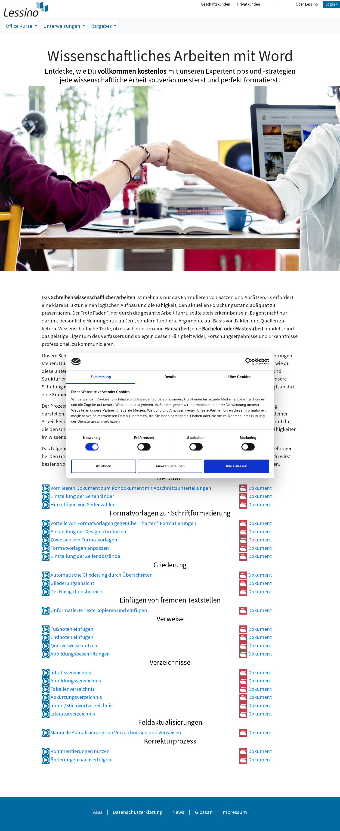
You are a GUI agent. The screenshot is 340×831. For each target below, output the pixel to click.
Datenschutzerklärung (138, 812)
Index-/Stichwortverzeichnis (80, 705)
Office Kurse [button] (19, 26)
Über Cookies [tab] (239, 377)
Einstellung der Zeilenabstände (84, 556)
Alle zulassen (236, 466)
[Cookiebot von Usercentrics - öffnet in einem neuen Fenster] (249, 361)
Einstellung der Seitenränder (81, 496)
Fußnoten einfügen (71, 629)
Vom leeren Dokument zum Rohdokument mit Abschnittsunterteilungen (130, 488)
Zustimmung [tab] (100, 377)
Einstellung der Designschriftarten (87, 531)
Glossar (203, 812)
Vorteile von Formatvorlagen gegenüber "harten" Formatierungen (122, 523)
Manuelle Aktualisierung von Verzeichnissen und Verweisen (115, 732)
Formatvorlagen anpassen (79, 548)
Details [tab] (170, 377)
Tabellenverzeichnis (72, 689)
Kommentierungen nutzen (79, 751)
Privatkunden (248, 4)
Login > (331, 4)
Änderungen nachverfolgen (80, 759)
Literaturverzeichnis (72, 713)
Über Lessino (307, 4)
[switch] (144, 447)
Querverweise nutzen (73, 645)
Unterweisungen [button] (62, 26)
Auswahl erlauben (170, 466)
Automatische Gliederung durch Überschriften (101, 575)
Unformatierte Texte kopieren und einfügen (98, 610)
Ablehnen (103, 466)
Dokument (259, 488)
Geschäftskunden (215, 4)
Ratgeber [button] (101, 26)
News (178, 812)
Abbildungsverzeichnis (75, 680)
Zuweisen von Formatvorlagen (83, 539)
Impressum (234, 812)
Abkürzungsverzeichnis (75, 697)
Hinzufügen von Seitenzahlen (82, 504)
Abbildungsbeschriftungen (79, 653)
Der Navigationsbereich (75, 591)
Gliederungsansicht (71, 583)
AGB (97, 812)
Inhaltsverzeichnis (70, 672)
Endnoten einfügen (71, 637)
